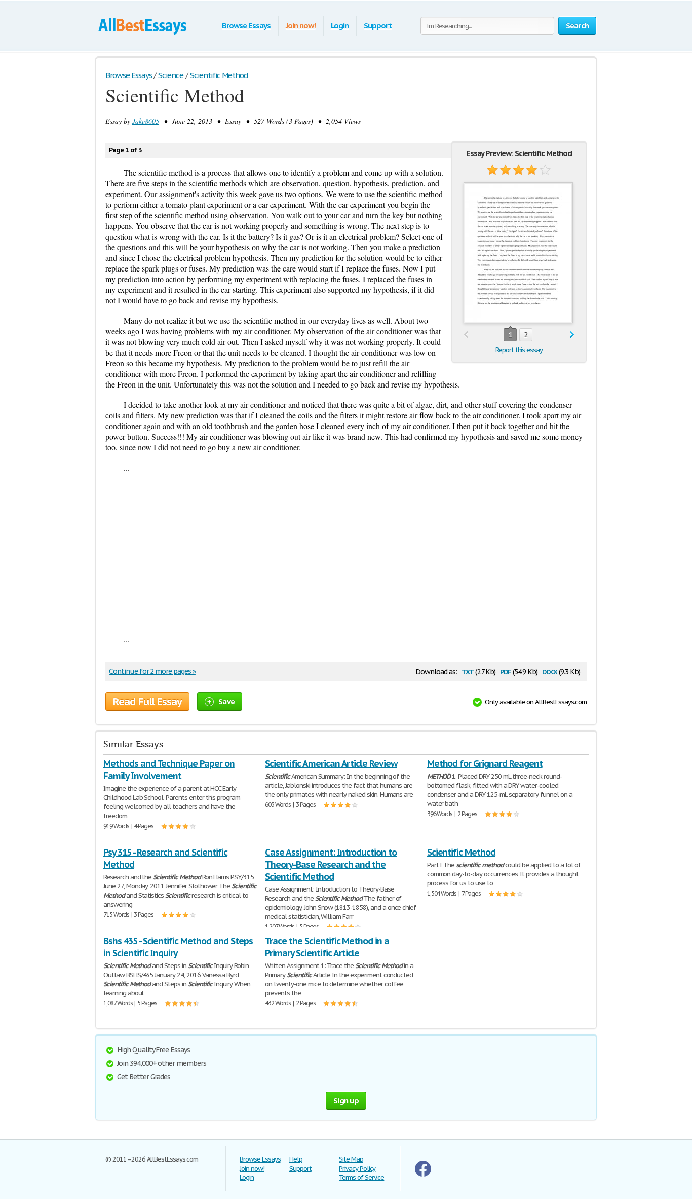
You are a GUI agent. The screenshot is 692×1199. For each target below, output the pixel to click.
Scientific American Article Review (331, 763)
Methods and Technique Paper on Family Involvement (169, 770)
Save (226, 701)
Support (378, 25)
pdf (505, 671)
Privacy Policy (357, 1168)
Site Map (351, 1159)
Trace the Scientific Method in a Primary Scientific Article (327, 947)
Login (340, 25)
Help (295, 1159)
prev (466, 335)
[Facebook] (423, 1174)
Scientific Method (461, 852)
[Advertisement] (346, 553)
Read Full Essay (147, 701)
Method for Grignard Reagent (485, 763)
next (572, 335)
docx (550, 671)
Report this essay (519, 349)
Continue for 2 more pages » (152, 671)
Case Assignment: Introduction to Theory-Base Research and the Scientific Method (331, 864)
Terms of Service (361, 1177)
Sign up (346, 1100)
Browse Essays (246, 25)
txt (468, 671)
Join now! (301, 25)
